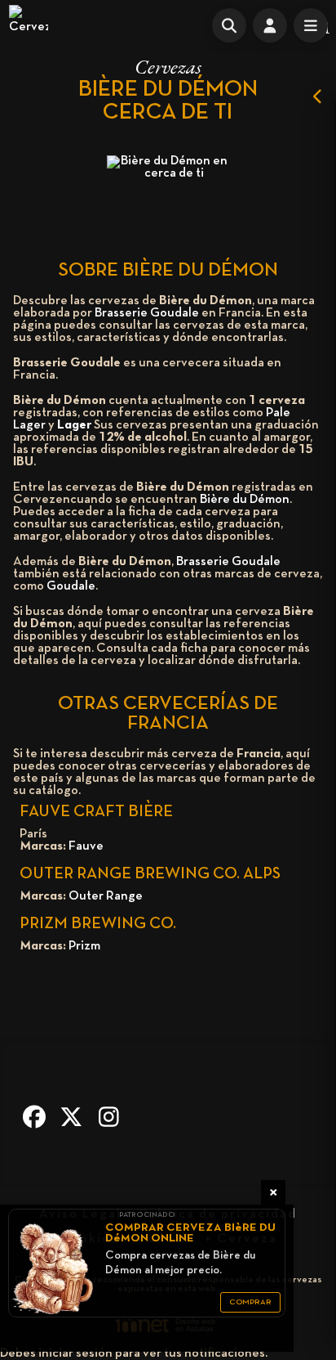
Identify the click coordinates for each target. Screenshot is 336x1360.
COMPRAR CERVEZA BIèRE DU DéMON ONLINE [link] (190, 1233)
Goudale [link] (70, 586)
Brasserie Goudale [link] (147, 313)
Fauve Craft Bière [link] (96, 812)
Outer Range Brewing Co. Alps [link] (150, 874)
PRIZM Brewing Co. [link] (98, 924)
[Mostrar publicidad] (318, 96)
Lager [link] (74, 425)
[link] (28, 24)
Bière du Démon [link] (245, 499)
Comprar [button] (250, 1302)
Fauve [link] (86, 846)
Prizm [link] (84, 946)
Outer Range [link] (106, 896)
